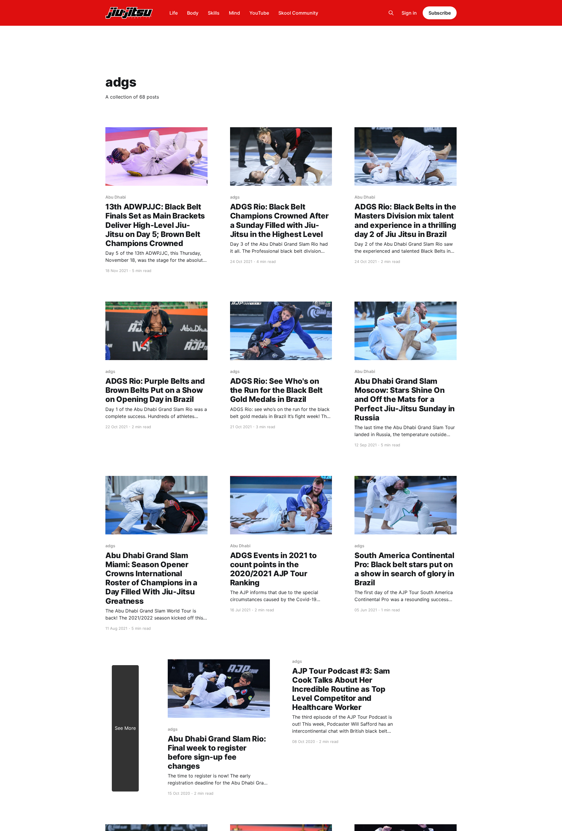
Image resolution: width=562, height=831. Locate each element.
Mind (234, 13)
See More (125, 728)
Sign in (409, 13)
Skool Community (298, 13)
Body (192, 13)
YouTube (259, 13)
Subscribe (440, 13)
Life (173, 13)
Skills (214, 13)
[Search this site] (391, 13)
